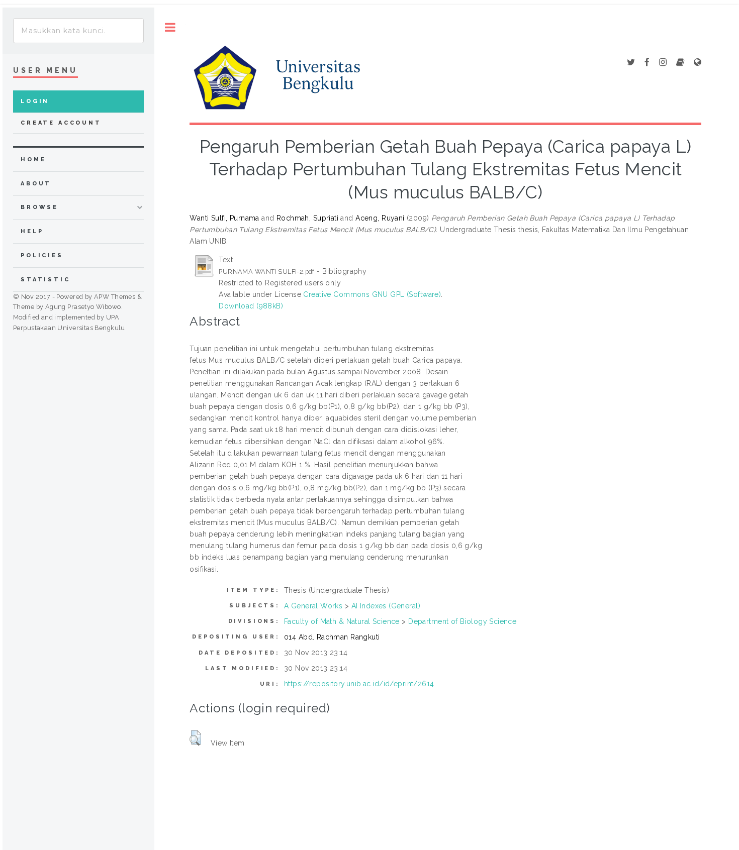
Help (32, 231)
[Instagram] (663, 63)
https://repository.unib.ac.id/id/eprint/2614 (359, 684)
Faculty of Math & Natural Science (342, 621)
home (33, 159)
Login (35, 101)
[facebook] (647, 63)
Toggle (170, 27)
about (36, 183)
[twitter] (631, 63)
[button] (195, 738)
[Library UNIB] (697, 63)
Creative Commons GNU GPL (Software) (372, 294)
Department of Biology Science (462, 621)
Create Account (61, 123)
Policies (42, 255)
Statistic (45, 279)
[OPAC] (680, 63)
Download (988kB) (251, 306)
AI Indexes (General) (385, 606)
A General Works (313, 606)
